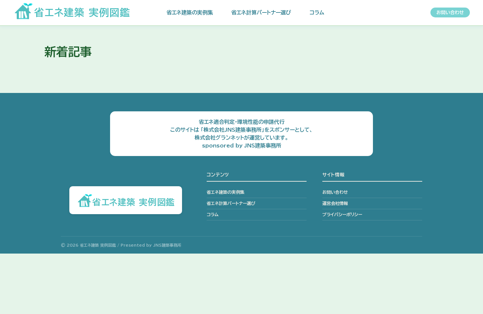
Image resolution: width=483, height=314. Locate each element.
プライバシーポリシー (342, 215)
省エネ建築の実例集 (190, 12)
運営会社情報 (335, 203)
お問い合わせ (450, 12)
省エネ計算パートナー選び (261, 12)
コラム (317, 12)
